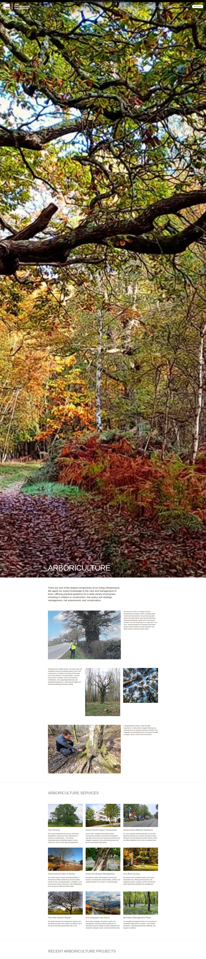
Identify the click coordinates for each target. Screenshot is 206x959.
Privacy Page (127, 1)
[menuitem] (149, 6)
